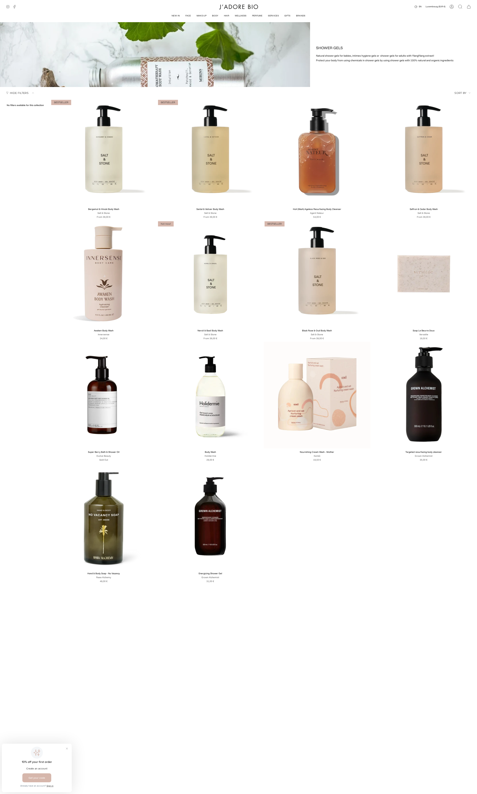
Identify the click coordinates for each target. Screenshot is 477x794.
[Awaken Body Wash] (103, 273)
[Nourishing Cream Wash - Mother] (317, 395)
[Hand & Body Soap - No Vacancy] (103, 516)
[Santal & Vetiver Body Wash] (210, 152)
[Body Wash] (210, 395)
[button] (176, 16)
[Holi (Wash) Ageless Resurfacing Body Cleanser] (317, 152)
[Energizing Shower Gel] (210, 516)
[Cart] (469, 7)
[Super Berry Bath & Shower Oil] (103, 395)
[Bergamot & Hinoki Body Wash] (103, 152)
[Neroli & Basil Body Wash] (210, 273)
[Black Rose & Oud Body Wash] (317, 273)
